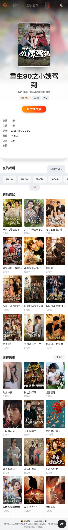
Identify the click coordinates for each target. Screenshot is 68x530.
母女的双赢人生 (54, 229)
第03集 (39, 179)
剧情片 (26, 98)
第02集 (24, 179)
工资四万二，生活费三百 (34, 344)
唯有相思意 (30, 468)
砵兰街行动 (30, 392)
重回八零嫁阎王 (11, 229)
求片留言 (27, 521)
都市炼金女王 (53, 468)
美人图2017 (30, 507)
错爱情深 (50, 392)
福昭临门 (7, 344)
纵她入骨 (50, 507)
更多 (58, 357)
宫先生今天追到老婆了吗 (34, 229)
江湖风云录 (9, 430)
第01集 (9, 179)
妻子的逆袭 (9, 468)
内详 (13, 120)
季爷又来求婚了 (32, 267)
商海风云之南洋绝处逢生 (55, 344)
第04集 (55, 179)
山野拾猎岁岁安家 (34, 305)
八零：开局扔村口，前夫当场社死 (12, 305)
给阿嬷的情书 (53, 430)
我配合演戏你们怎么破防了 (55, 305)
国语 (13, 140)
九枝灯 (49, 267)
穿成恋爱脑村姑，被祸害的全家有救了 (12, 507)
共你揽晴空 (30, 430)
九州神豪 (7, 392)
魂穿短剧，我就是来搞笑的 (12, 267)
